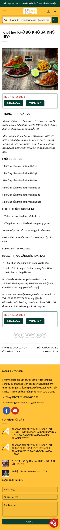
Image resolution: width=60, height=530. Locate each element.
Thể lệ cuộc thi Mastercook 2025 (29, 471)
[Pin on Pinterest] (38, 335)
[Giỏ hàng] (54, 11)
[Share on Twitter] (27, 335)
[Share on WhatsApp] (16, 335)
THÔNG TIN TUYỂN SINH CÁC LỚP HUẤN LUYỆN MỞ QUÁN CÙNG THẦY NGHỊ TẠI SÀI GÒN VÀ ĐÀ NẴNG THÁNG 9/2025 (34, 433)
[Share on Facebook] (21, 335)
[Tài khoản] (48, 11)
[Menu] (4, 11)
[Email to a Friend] (32, 335)
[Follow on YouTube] (15, 411)
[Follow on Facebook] (6, 411)
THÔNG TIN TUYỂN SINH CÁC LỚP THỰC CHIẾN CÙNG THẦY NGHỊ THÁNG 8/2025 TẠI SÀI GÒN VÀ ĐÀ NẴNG (32, 449)
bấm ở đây (37, 3)
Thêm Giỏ (35, 103)
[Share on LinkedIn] (43, 335)
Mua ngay (13, 103)
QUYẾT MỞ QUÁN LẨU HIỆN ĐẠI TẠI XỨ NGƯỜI (33, 462)
